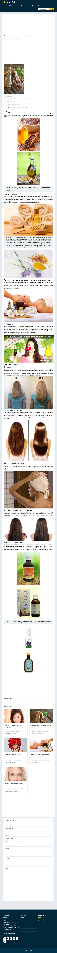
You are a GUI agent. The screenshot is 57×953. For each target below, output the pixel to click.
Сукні (6, 5)
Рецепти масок (10, 101)
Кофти (22, 5)
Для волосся (24, 38)
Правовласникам (42, 923)
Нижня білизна (9, 838)
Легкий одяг (8, 825)
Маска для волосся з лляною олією (41, 725)
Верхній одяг (8, 845)
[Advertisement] (28, 25)
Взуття (7, 848)
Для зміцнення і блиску (14, 104)
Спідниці (11, 5)
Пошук (51, 9)
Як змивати (9, 99)
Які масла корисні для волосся (40, 754)
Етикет (7, 868)
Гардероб (7, 858)
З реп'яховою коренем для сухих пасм (18, 107)
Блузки (17, 5)
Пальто (39, 5)
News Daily (11, 2)
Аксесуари (8, 851)
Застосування (10, 96)
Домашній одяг (9, 828)
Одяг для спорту (9, 835)
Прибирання (8, 865)
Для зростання (12, 102)
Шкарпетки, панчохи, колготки (12, 841)
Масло (19, 38)
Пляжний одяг (9, 831)
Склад (8, 95)
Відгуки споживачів (11, 108)
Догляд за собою (13, 38)
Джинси (34, 5)
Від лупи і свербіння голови (15, 105)
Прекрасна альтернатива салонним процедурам (18, 98)
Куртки (45, 5)
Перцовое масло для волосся (13, 754)
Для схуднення (9, 855)
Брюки (28, 5)
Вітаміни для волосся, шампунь (14, 783)
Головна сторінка (42, 920)
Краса (7, 38)
